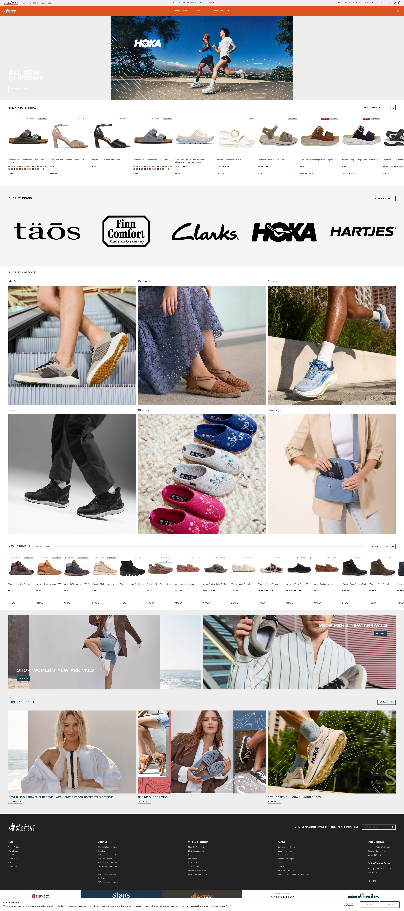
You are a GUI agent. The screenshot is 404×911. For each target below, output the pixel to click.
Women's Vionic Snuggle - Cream (241, 584)
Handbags (274, 410)
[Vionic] (34, 3)
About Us (102, 842)
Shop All (376, 546)
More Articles (386, 702)
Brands (186, 11)
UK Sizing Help (193, 863)
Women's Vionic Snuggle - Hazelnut (324, 584)
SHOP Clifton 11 (19, 89)
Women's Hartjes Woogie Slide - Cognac (316, 160)
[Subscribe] (393, 827)
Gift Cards (282, 866)
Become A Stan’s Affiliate (107, 874)
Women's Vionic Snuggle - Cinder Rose (185, 584)
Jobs (339, 2)
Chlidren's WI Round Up (107, 855)
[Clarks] (126, 231)
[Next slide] (210, 94)
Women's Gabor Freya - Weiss (229, 160)
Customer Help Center (286, 847)
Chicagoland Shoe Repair (197, 874)
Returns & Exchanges (286, 859)
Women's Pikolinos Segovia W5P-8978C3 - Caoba (19, 584)
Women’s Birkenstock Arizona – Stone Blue (150, 160)
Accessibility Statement (286, 870)
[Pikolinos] (363, 231)
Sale (228, 11)
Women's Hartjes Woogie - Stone (271, 160)
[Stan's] (24, 3)
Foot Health (357, 2)
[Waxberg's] (202, 896)
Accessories (218, 11)
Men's (12, 281)
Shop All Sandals (372, 108)
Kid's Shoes (12, 855)
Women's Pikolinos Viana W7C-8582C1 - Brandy (48, 584)
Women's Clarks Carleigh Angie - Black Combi (354, 584)
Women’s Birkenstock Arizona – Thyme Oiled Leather (26, 161)
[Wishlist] (395, 3)
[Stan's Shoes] (11, 11)
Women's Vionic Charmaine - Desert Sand (67, 160)
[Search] (398, 10)
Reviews (101, 878)
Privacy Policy (224, 906)
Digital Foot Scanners (196, 851)
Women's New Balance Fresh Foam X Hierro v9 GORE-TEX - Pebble (159, 584)
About (367, 2)
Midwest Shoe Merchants (107, 847)
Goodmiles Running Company (109, 863)
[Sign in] (390, 3)
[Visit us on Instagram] (374, 881)
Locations (347, 2)
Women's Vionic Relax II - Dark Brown (215, 584)
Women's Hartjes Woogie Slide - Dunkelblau (359, 160)
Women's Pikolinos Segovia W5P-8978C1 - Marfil (103, 584)
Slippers (143, 410)
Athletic (273, 281)
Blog (373, 2)
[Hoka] (205, 231)
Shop (10, 842)
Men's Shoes (13, 851)
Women (196, 11)
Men (207, 11)
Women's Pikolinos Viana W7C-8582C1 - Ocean (76, 584)
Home (176, 11)
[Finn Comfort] (47, 231)
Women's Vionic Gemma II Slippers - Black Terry (297, 584)
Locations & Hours (285, 851)
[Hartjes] (284, 231)
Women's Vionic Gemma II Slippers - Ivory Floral (269, 584)
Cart (9, 863)
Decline (390, 904)
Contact (380, 2)
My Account (12, 866)
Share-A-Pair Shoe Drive (107, 866)
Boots (12, 410)
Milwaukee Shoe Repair (197, 870)
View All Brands (384, 198)
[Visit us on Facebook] (369, 881)
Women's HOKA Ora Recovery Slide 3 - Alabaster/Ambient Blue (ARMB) (190, 161)
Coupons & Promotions (286, 855)
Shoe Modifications (195, 866)
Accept (369, 904)
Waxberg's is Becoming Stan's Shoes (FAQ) (294, 874)
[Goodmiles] (46, 3)
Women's (144, 281)
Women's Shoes (14, 847)
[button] (198, 94)
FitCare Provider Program (108, 882)
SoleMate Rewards (105, 859)
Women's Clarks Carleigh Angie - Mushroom (382, 584)
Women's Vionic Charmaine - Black (106, 160)
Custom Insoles (194, 855)
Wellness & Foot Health (198, 842)
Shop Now (23, 678)
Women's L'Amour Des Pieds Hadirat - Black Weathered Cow (132, 584)
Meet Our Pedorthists (196, 847)
